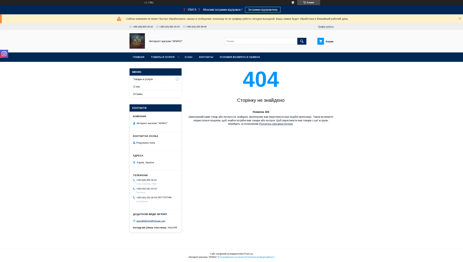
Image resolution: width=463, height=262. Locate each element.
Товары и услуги (163, 57)
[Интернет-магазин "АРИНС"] (137, 47)
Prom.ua (248, 254)
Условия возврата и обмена (240, 57)
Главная (138, 57)
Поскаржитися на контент (232, 257)
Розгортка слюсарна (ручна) (276, 123)
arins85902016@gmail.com (150, 221)
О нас (189, 57)
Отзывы (138, 94)
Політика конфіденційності (260, 257)
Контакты (206, 57)
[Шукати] (301, 41)
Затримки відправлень (263, 9)
